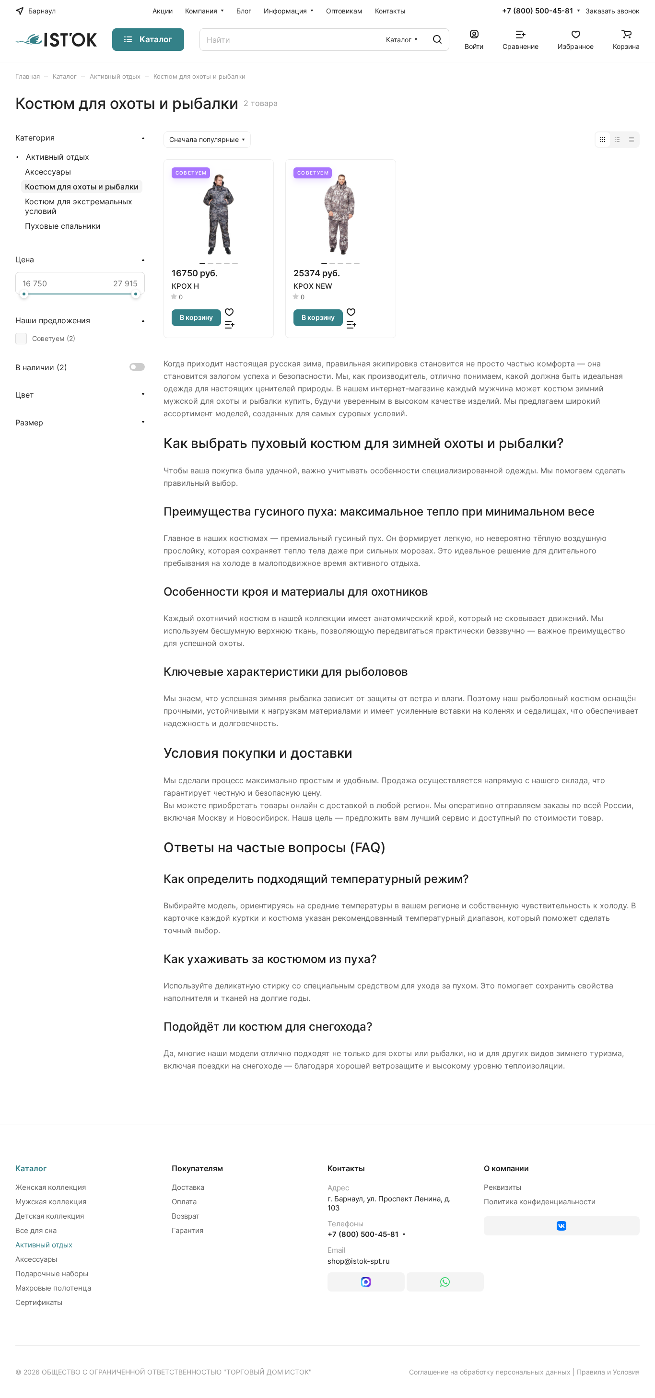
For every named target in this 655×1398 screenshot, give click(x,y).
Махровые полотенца (53, 1287)
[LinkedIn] (366, 1282)
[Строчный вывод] (617, 139)
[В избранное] (229, 311)
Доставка (188, 1187)
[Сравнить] (229, 323)
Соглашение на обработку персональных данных (490, 1372)
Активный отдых (57, 157)
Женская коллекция (50, 1187)
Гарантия (187, 1230)
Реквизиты (502, 1187)
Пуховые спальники (63, 226)
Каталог (31, 1168)
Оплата (184, 1201)
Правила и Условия (608, 1372)
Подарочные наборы (51, 1273)
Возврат (185, 1216)
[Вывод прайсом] (631, 139)
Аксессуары (48, 171)
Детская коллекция (49, 1216)
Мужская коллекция (50, 1201)
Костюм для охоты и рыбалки (82, 186)
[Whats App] (445, 1282)
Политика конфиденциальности (540, 1201)
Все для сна (36, 1230)
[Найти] (437, 39)
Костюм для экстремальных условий (78, 206)
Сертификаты (38, 1302)
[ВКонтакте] (562, 1225)
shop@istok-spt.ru (359, 1261)
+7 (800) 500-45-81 (537, 11)
